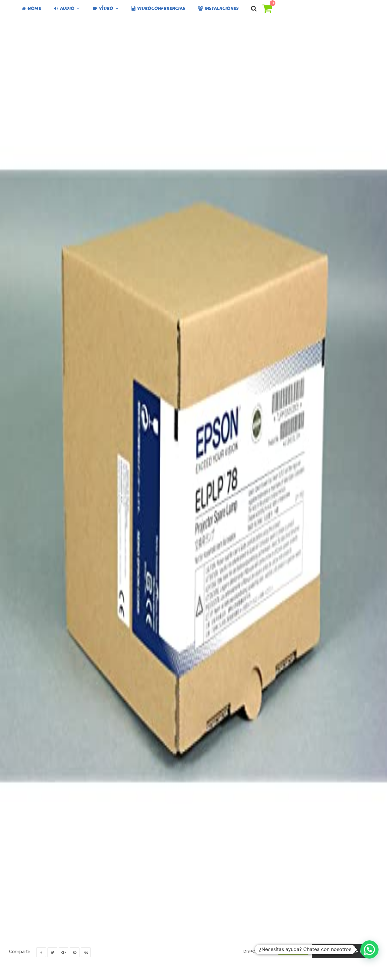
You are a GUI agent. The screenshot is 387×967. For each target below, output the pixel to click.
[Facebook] (41, 952)
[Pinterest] (75, 952)
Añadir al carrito (345, 951)
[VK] (86, 952)
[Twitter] (52, 952)
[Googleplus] (63, 952)
